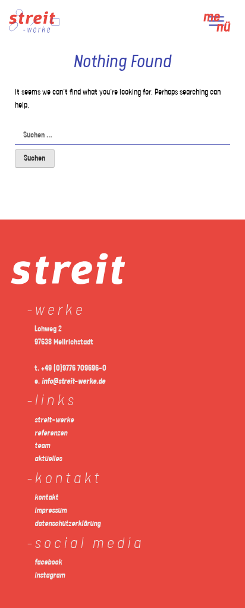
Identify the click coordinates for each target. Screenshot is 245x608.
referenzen (50, 433)
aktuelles (48, 459)
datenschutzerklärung (67, 523)
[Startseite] (34, 30)
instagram (49, 575)
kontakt (46, 497)
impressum (50, 510)
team (42, 445)
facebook (48, 562)
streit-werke (54, 420)
